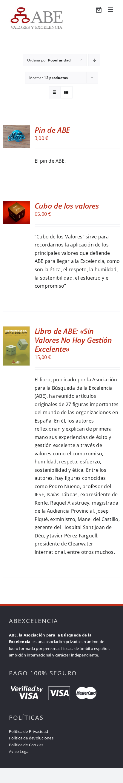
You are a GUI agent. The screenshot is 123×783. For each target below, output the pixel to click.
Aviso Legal (19, 751)
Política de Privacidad (28, 731)
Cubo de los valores (67, 206)
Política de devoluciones (31, 738)
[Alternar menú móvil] (111, 10)
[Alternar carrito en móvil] (99, 10)
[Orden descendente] (94, 60)
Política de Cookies (26, 744)
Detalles (17, 148)
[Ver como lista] (66, 92)
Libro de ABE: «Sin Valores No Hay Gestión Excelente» (73, 340)
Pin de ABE (52, 130)
